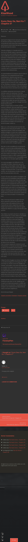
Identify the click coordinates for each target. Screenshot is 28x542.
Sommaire (14, 295)
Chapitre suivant (22, 295)
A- (2, 540)
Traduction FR (6, 327)
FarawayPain (13, 31)
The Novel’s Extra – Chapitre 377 (17, 442)
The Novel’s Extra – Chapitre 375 (17, 447)
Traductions (4, 31)
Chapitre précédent (6, 295)
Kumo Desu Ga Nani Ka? (20, 29)
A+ (2, 534)
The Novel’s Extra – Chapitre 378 (17, 439)
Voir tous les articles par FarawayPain (12, 344)
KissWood (7, 13)
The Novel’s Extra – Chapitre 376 (17, 445)
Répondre (5, 377)
